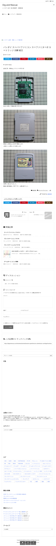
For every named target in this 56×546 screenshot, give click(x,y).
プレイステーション (9, 476)
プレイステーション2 (25, 476)
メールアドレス (25, 310)
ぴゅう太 (28, 463)
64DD (10, 461)
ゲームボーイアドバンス (34, 466)
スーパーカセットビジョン (20, 468)
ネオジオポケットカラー (30, 473)
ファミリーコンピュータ (44, 473)
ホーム (5, 14)
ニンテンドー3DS (38, 471)
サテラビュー (7, 468)
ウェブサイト (6, 316)
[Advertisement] (28, 27)
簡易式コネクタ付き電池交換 (10, 498)
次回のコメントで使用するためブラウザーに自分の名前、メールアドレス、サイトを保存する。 (27, 323)
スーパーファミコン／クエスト (12, 232)
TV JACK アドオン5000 (45, 461)
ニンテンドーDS (47, 471)
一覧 (50, 190)
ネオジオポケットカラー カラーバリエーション (24, 251)
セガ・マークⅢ (7, 471)
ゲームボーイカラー (46, 466)
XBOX (14, 463)
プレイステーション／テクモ (11, 238)
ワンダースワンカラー (20, 481)
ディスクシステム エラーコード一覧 (11, 511)
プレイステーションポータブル (11, 479)
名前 (4, 310)
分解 (43, 481)
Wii (5, 463)
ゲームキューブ (8, 466)
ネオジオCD (7, 473)
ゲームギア (16, 466)
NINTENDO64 (21, 461)
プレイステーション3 (42, 476)
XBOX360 (20, 463)
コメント (5, 295)
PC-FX (28, 461)
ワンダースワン (8, 481)
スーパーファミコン (43, 190)
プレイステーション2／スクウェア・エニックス (14, 500)
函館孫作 (50, 194)
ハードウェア (12, 14)
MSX (15, 461)
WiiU (9, 463)
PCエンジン (35, 461)
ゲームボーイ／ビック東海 (11, 261)
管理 (49, 481)
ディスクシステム (17, 471)
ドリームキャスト (28, 471)
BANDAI (20, 14)
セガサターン (47, 468)
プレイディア (26, 479)
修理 (37, 481)
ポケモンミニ (36, 479)
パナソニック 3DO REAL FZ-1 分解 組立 (12, 515)
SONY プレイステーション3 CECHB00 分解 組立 (14, 494)
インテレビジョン (36, 463)
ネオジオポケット (17, 473)
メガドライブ (46, 479)
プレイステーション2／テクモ (12, 245)
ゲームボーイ (24, 466)
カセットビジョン (47, 463)
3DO (5, 461)
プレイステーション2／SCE (9, 502)
